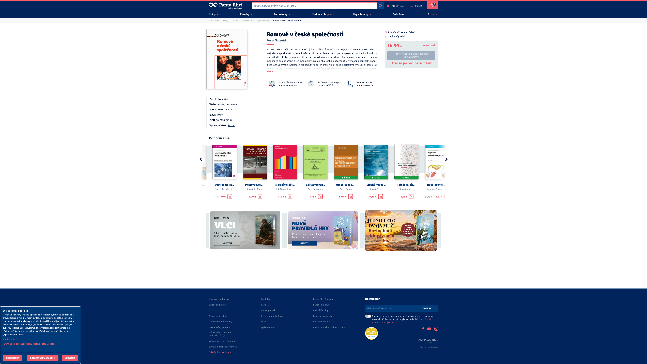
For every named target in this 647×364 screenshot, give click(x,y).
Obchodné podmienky (220, 321)
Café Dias (398, 14)
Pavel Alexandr (315, 189)
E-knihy (245, 14)
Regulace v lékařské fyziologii (436, 184)
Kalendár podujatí (322, 316)
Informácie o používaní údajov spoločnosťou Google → (30, 344)
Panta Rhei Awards (323, 299)
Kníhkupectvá (268, 310)
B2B (211, 310)
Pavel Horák (406, 189)
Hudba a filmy (320, 14)
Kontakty (265, 299)
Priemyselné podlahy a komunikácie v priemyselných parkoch (254, 184)
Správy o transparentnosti (223, 346)
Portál (231, 125)
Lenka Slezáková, (224, 189)
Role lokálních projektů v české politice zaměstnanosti (406, 184)
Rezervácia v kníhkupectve (275, 316)
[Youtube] (429, 329)
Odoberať (427, 308)
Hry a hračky (361, 14)
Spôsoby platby (217, 304)
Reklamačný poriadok (220, 327)
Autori (264, 321)
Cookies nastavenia (429, 347)
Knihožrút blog (321, 310)
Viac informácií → (11, 339)
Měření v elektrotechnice (285, 184)
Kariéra (265, 304)
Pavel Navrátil (276, 40)
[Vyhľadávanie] (380, 5)
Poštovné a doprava (219, 299)
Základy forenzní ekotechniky (315, 184)
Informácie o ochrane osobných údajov (220, 334)
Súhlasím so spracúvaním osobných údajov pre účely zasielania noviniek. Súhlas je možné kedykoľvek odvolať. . (403, 319)
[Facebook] (423, 329)
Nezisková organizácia (324, 321)
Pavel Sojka (346, 189)
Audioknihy (281, 14)
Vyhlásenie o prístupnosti (222, 341)
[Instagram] (436, 329)
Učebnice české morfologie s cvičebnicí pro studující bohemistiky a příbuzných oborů (345, 184)
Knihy (212, 14)
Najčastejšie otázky (219, 316)
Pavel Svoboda (255, 189)
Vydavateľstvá (268, 327)
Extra (431, 14)
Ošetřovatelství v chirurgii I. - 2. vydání (224, 184)
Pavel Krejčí (376, 189)
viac (269, 71)
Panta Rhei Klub (321, 304)
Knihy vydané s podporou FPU (329, 327)
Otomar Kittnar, (435, 189)
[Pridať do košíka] (229, 196)
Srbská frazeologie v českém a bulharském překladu (376, 184)
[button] (12, 358)
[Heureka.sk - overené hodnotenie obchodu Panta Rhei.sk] (371, 333)
